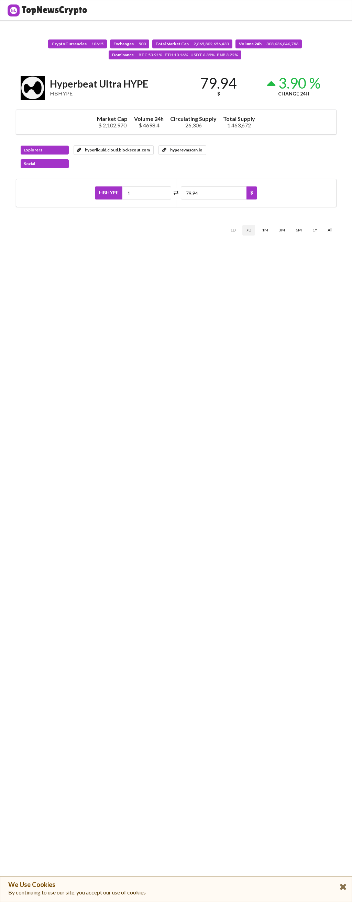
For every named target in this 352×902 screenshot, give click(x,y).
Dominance (175, 54)
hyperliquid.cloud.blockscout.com (117, 149)
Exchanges (129, 43)
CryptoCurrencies (77, 43)
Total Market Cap (192, 43)
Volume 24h (268, 43)
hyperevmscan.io (185, 149)
